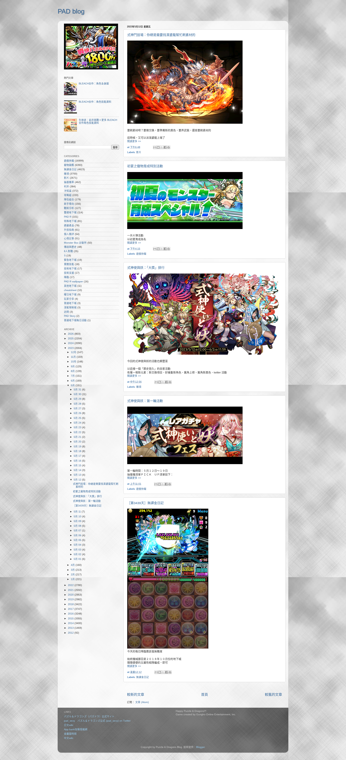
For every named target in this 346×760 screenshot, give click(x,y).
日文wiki (68, 725)
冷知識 (68, 191)
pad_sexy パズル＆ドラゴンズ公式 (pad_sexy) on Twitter (97, 720)
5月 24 (78, 422)
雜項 (138, 386)
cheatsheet (70, 290)
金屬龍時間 (70, 733)
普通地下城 (70, 303)
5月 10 (78, 516)
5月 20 (78, 441)
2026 (71, 333)
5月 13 (78, 474)
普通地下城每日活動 (75, 320)
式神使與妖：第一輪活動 (145, 401)
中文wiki (68, 738)
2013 (71, 628)
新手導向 (69, 203)
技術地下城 (70, 268)
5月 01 (78, 559)
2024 (71, 343)
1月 (73, 579)
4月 (73, 565)
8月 (73, 371)
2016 (71, 613)
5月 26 (78, 413)
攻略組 (68, 195)
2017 (71, 609)
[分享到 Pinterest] (168, 147)
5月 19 (78, 446)
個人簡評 (69, 234)
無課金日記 (142, 677)
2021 (71, 590)
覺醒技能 (69, 264)
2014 (71, 623)
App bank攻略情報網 (75, 729)
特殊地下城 (70, 221)
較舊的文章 (273, 695)
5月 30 (78, 394)
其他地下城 (70, 286)
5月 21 (78, 437)
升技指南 (69, 229)
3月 (73, 570)
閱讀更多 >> (134, 141)
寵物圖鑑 (69, 165)
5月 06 (78, 535)
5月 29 (78, 399)
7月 (73, 376)
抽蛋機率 (69, 182)
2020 (71, 594)
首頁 (204, 695)
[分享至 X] (161, 147)
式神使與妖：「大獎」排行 (146, 268)
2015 (71, 618)
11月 (74, 357)
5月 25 (78, 418)
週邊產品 (69, 225)
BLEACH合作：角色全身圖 (94, 83)
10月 (74, 361)
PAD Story (70, 316)
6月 (73, 380)
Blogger (200, 747)
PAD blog (71, 11)
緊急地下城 (70, 260)
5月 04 (78, 544)
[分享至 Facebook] (165, 147)
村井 (66, 186)
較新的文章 (135, 695)
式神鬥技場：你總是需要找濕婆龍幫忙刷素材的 (161, 35)
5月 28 (78, 403)
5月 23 (78, 427)
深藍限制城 (70, 307)
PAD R (67, 216)
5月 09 (78, 521)
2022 (71, 585)
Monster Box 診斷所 (75, 242)
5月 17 (78, 456)
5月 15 (78, 465)
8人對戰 (68, 251)
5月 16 (78, 460)
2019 (71, 599)
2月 (73, 574)
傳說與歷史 (70, 247)
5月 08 (78, 526)
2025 (71, 338)
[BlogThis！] (158, 147)
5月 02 (78, 554)
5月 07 (78, 530)
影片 (138, 152)
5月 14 (78, 470)
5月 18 (78, 451)
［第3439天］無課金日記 (145, 503)
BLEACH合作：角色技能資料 (95, 101)
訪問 (66, 311)
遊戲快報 (141, 253)
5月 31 (78, 389)
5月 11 (78, 511)
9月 (73, 366)
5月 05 (78, 540)
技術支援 (69, 273)
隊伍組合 (69, 199)
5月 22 (78, 432)
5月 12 (78, 479)
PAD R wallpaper (73, 281)
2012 (71, 632)
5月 (73, 385)
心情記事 (69, 238)
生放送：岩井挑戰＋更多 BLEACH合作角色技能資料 (98, 121)
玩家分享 (69, 299)
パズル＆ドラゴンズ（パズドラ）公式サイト (89, 716)
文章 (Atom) (142, 702)
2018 (71, 604)
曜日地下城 (70, 294)
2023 (71, 348)
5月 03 (78, 549)
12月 (74, 352)
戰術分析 (69, 208)
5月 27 (78, 408)
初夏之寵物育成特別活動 (145, 166)
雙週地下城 (70, 212)
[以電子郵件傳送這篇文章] (155, 147)
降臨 (66, 277)
